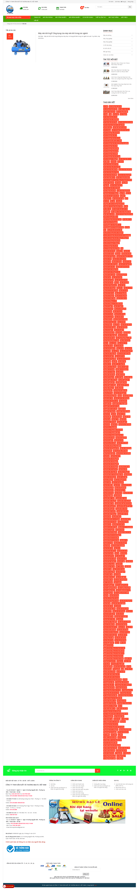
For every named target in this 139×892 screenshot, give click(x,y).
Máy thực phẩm (113, 17)
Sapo (95, 885)
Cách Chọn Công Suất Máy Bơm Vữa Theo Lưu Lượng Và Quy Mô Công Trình (121, 77)
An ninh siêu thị (107, 48)
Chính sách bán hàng (77, 787)
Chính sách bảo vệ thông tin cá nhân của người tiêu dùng (59, 788)
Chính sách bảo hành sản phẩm (80, 789)
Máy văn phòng (48, 17)
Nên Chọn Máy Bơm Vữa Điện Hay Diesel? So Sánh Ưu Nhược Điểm (120, 70)
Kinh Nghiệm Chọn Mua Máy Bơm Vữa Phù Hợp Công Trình (121, 84)
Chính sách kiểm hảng (78, 793)
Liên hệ (36, 20)
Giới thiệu (117, 1)
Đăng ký (124, 1)
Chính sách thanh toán (78, 784)
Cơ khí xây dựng (88, 17)
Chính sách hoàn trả (77, 791)
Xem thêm (130, 98)
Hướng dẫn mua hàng (99, 784)
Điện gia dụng (106, 51)
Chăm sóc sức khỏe (108, 55)
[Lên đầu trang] (134, 886)
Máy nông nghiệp (74, 17)
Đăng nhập (130, 1)
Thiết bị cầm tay (101, 17)
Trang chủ (37, 17)
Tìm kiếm (111, 1)
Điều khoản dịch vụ (121, 787)
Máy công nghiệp (60, 17)
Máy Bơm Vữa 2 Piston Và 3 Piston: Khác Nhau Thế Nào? (120, 63)
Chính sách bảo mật (121, 789)
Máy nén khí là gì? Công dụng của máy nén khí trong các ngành (63, 33)
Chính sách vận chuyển (78, 786)
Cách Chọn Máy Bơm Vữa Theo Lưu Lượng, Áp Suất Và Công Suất (120, 92)
